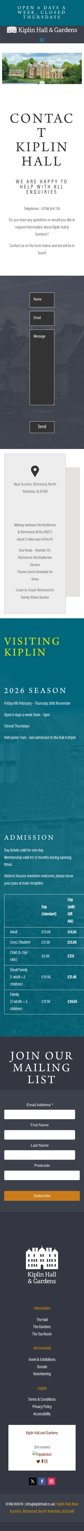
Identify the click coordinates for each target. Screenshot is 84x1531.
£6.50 (45, 956)
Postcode (42, 1166)
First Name (40, 1125)
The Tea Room (42, 1334)
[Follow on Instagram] (51, 1481)
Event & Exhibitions (42, 1360)
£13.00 (46, 932)
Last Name (40, 1145)
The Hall (42, 1320)
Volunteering (42, 1374)
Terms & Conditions (42, 1400)
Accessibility (42, 1414)
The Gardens (42, 1327)
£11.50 (46, 943)
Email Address (40, 1105)
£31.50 (46, 1002)
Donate (42, 1367)
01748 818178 (14, 1504)
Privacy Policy (42, 1407)
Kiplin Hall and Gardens (42, 1433)
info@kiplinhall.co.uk (40, 1504)
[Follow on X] (32, 1481)
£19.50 (46, 977)
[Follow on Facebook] (42, 1481)
